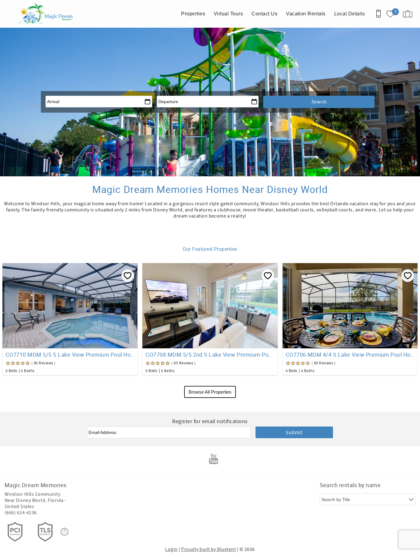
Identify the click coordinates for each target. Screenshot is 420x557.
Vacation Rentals (306, 13)
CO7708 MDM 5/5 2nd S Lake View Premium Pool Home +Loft (209, 354)
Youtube (214, 459)
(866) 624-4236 (21, 513)
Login (171, 549)
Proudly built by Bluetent (208, 549)
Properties (193, 13)
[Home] (47, 14)
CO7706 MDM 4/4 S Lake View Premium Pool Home (350, 354)
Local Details (349, 13)
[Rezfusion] (64, 532)
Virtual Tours (228, 13)
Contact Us (264, 13)
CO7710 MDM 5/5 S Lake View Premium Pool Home (70, 354)
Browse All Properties (210, 392)
